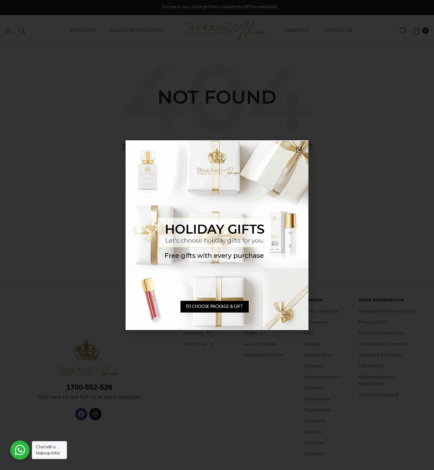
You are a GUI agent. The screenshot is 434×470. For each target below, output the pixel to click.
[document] (217, 235)
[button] (299, 149)
